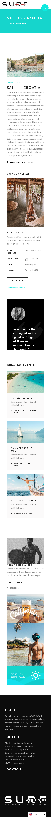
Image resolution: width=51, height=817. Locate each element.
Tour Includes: (12, 252)
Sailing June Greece (24, 501)
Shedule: (11, 265)
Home (9, 23)
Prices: (10, 270)
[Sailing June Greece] (25, 485)
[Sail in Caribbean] (25, 382)
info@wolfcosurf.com (14, 763)
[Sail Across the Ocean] (25, 432)
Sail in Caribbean (23, 398)
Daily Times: (13, 258)
